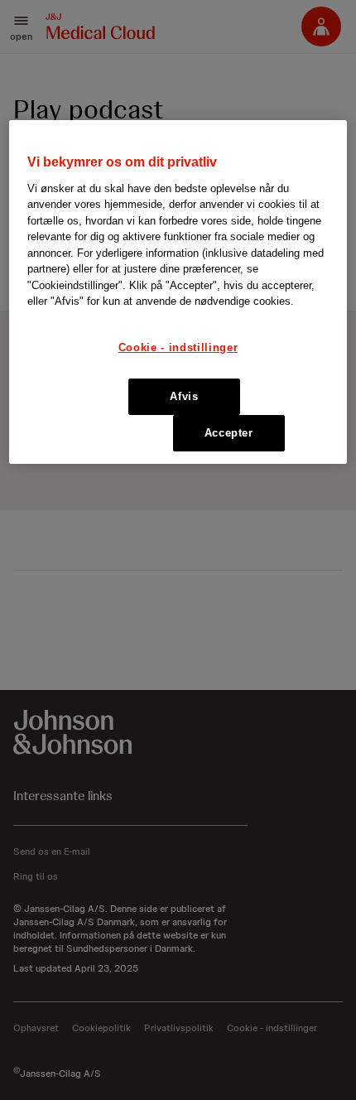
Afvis (184, 396)
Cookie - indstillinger (178, 347)
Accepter (228, 433)
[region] (178, 292)
